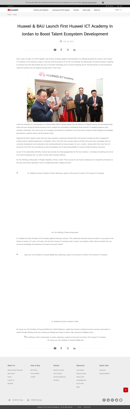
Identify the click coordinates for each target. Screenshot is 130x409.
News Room (11, 373)
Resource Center (81, 373)
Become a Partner (58, 370)
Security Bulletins (104, 373)
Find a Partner (57, 373)
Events (10, 377)
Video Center (80, 377)
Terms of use (87, 407)
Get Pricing (34, 370)
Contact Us (11, 380)
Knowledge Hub (81, 380)
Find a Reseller (35, 373)
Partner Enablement (59, 377)
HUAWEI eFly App (36, 400)
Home (9, 14)
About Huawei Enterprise (15, 370)
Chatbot (33, 377)
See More (10, 383)
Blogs (78, 387)
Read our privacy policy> (89, 2)
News (15, 14)
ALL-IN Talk (80, 383)
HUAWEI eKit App (17, 400)
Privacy (79, 407)
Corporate (102, 370)
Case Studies (80, 370)
